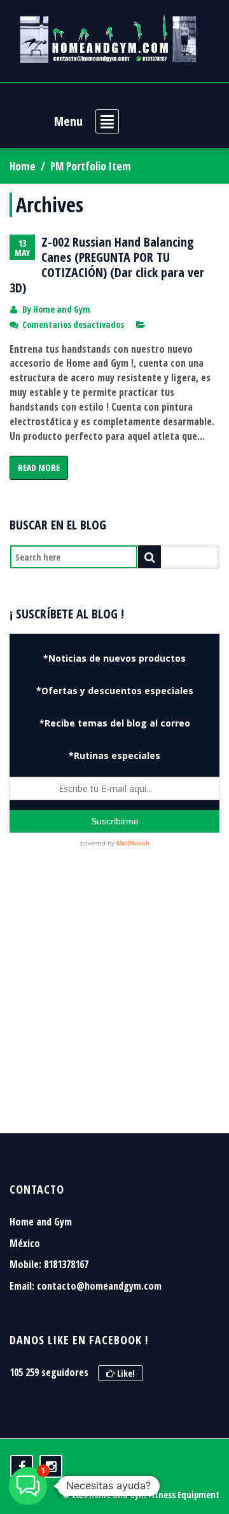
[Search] (149, 556)
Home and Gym (61, 309)
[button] (28, 1486)
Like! (125, 1373)
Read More (39, 467)
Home (23, 166)
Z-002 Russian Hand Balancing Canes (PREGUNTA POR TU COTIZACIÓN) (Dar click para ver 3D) (107, 264)
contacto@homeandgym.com (99, 1286)
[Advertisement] (114, 1006)
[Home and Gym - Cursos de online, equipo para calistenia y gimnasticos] (108, 38)
